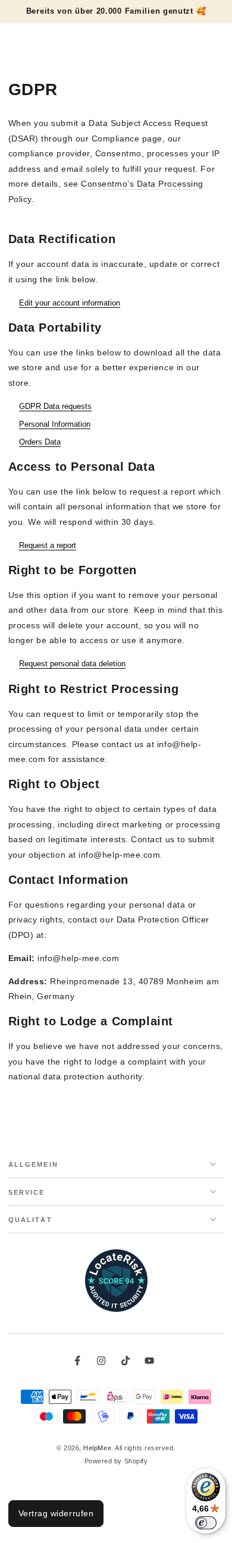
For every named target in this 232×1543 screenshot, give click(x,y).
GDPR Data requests (55, 406)
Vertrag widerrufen (56, 1513)
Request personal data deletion (72, 663)
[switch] (206, 1522)
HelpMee (97, 1447)
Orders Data (40, 441)
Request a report (47, 545)
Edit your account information (69, 302)
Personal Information (54, 424)
